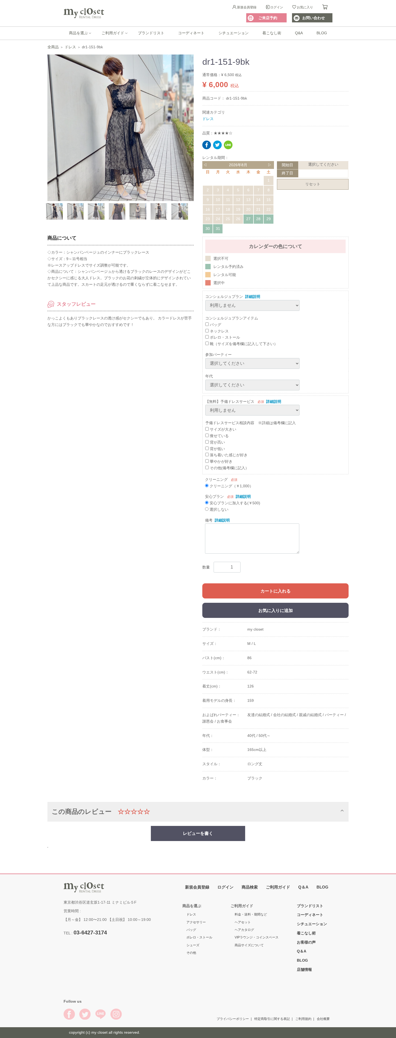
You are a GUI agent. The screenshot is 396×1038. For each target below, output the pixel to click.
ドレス (70, 47)
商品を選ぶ (78, 33)
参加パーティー (218, 354)
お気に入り (305, 7)
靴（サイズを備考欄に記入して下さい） (243, 344)
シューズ (192, 945)
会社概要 (323, 1018)
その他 (191, 953)
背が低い (217, 448)
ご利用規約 (303, 1018)
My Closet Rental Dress (84, 13)
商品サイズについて (249, 945)
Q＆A (303, 887)
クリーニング (216, 479)
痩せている (219, 436)
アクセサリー (196, 922)
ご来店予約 (267, 18)
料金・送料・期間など (251, 914)
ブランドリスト (151, 33)
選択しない (218, 509)
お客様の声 (306, 942)
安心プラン (214, 496)
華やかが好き (220, 461)
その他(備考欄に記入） (229, 468)
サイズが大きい (222, 429)
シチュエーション (233, 33)
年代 (209, 376)
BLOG (322, 33)
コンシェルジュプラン (224, 296)
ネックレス (219, 331)
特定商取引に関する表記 (272, 1018)
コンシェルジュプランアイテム (231, 318)
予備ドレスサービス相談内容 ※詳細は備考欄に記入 (250, 423)
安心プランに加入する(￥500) (234, 503)
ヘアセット (243, 922)
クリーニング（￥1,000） (231, 486)
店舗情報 (304, 969)
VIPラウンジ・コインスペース (257, 937)
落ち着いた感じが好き (228, 455)
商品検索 (250, 887)
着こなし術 (271, 33)
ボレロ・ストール (224, 337)
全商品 (53, 47)
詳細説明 (252, 296)
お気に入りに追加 (275, 610)
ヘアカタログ (244, 930)
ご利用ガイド (113, 33)
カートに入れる (275, 591)
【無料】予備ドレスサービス (229, 401)
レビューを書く (198, 833)
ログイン (276, 7)
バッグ (215, 324)
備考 (209, 520)
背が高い (217, 442)
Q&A (299, 33)
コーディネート (191, 33)
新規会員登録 (246, 7)
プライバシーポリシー (233, 1018)
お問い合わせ (313, 18)
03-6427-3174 (90, 932)
